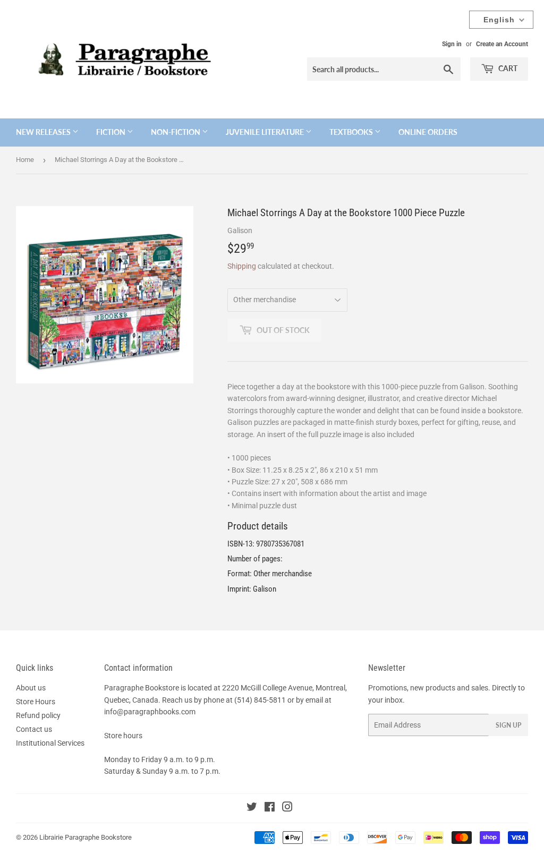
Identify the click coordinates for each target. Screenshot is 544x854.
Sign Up (508, 725)
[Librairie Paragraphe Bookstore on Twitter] (251, 808)
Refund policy (38, 715)
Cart (507, 68)
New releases (44, 131)
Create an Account (502, 44)
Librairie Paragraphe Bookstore (85, 837)
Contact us (34, 729)
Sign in (452, 44)
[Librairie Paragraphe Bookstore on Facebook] (269, 808)
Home (25, 160)
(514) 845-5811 (260, 700)
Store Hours (35, 701)
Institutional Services (50, 743)
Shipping (241, 266)
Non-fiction (176, 131)
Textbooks (352, 131)
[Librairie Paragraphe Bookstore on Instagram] (287, 808)
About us (31, 688)
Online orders (427, 131)
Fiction (111, 131)
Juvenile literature (265, 131)
